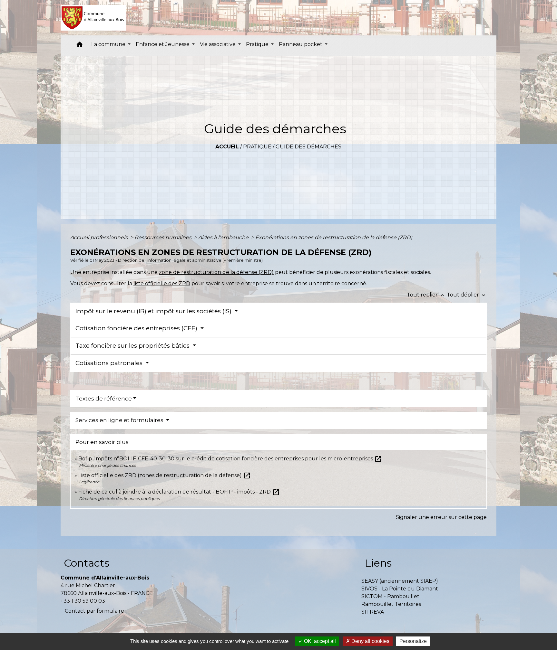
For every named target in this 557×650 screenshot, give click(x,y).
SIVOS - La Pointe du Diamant (399, 589)
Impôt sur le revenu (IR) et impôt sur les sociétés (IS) (154, 311)
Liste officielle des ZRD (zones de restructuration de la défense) (164, 475)
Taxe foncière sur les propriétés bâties (133, 345)
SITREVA (372, 612)
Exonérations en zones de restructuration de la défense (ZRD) (333, 237)
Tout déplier (467, 295)
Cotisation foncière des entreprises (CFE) (137, 328)
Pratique (257, 147)
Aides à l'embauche (224, 237)
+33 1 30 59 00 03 (83, 601)
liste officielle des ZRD (161, 283)
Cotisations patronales (109, 363)
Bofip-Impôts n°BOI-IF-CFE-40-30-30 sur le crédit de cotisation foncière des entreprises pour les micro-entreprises (230, 459)
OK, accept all (319, 641)
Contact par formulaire (94, 611)
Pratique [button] (258, 44)
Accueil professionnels (99, 237)
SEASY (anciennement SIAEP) (399, 581)
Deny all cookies (369, 641)
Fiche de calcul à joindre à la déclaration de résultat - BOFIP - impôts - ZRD (179, 492)
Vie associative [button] (218, 44)
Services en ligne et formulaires (120, 420)
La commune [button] (109, 44)
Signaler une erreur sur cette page (441, 517)
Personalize (413, 641)
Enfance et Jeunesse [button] (163, 44)
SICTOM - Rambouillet (390, 596)
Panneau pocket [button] (301, 44)
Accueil (227, 147)
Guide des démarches (308, 147)
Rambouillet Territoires (391, 604)
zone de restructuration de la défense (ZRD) (216, 272)
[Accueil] (93, 17)
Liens (378, 563)
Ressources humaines (163, 237)
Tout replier (426, 295)
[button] (80, 46)
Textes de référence (103, 398)
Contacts (86, 563)
